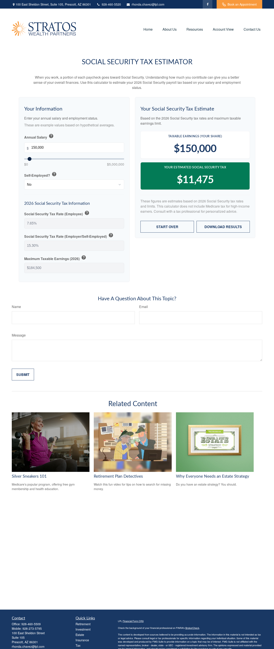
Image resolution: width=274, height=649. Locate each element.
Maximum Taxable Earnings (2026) (55, 258)
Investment (83, 629)
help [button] (51, 136)
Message (19, 335)
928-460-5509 (31, 624)
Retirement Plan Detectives (118, 476)
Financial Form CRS (133, 621)
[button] (148, 29)
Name (16, 306)
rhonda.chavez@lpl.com (148, 4)
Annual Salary (39, 136)
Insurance (82, 640)
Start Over (167, 226)
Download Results (223, 226)
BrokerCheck (192, 628)
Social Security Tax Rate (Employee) (56, 213)
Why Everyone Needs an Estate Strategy (212, 476)
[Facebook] (207, 4)
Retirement (83, 624)
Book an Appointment (242, 4)
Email (143, 306)
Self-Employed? (40, 175)
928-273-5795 (32, 628)
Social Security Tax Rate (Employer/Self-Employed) (68, 236)
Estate (80, 635)
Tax (78, 645)
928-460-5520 (111, 4)
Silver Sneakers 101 (29, 476)
